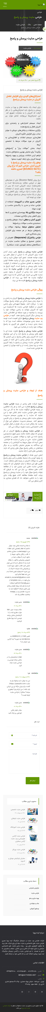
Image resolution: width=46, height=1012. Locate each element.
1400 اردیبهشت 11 (24, 677)
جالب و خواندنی (34, 903)
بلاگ (29, 24)
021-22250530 (21, 971)
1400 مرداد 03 (18, 653)
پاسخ (17, 542)
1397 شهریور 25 (25, 542)
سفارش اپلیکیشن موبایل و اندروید (16, 859)
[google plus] (42, 992)
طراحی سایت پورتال (18, 849)
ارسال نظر (32, 780)
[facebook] (22, 992)
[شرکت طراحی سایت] (23, 496)
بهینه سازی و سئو (34, 898)
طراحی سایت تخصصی (18, 809)
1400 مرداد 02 (18, 606)
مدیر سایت (18, 602)
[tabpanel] (22, 65)
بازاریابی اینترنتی (34, 888)
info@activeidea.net (27, 975)
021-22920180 (32, 971)
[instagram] (29, 992)
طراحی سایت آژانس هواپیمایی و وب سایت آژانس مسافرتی (18, 839)
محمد (28, 538)
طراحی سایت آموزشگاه (17, 827)
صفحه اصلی (37, 24)
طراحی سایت (20, 24)
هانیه (28, 628)
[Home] (41, 5)
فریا (29, 673)
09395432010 (10, 971)
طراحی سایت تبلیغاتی (18, 818)
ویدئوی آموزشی (34, 908)
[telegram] (35, 992)
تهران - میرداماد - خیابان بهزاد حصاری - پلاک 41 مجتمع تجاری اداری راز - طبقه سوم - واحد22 (24, 983)
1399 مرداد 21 (26, 632)
